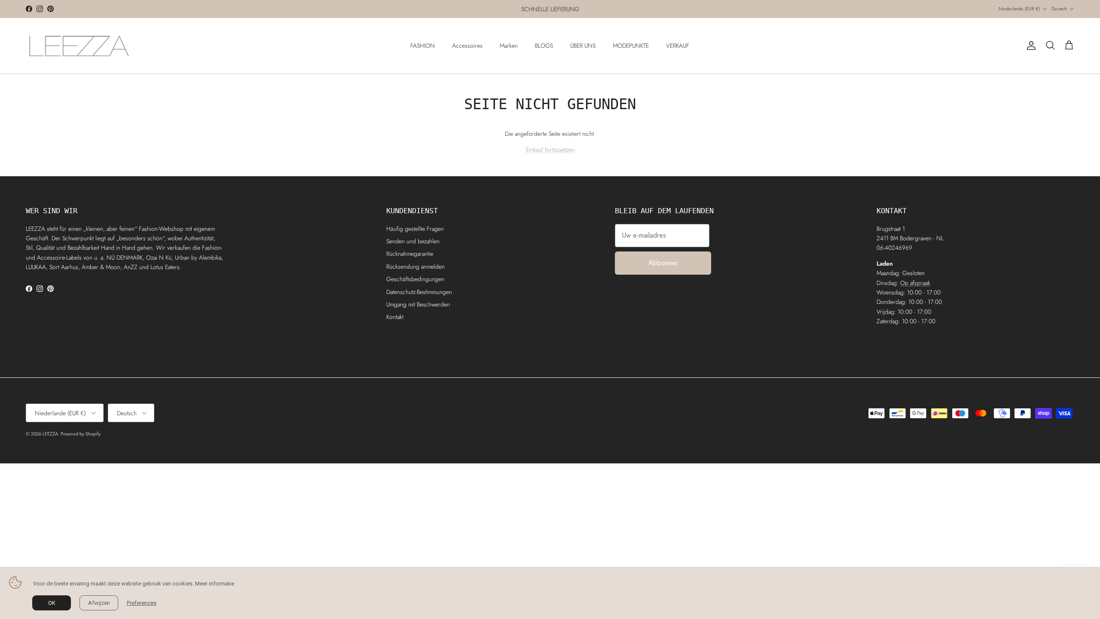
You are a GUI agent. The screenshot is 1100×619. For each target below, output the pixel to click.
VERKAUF (677, 45)
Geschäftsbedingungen (415, 279)
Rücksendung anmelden (415, 266)
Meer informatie (214, 583)
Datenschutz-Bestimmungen (419, 292)
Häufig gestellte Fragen (415, 228)
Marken (509, 45)
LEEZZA (50, 433)
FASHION (422, 45)
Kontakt (394, 317)
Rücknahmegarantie (409, 253)
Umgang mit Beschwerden (418, 304)
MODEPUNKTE (631, 45)
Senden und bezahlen (413, 241)
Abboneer (663, 263)
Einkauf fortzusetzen (550, 149)
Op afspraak (915, 283)
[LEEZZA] (79, 46)
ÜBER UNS (583, 45)
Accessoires (467, 45)
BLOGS (544, 45)
